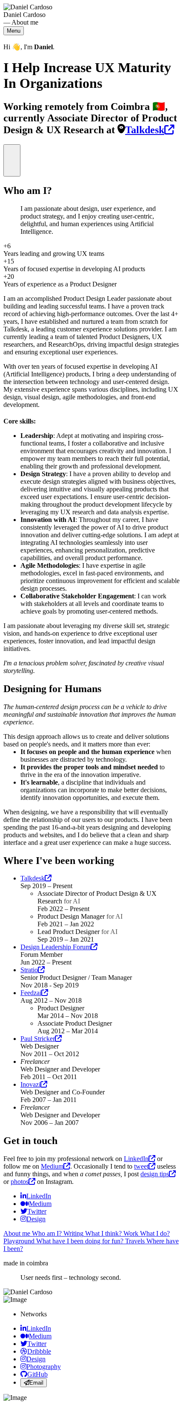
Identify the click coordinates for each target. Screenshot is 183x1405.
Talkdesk (144, 129)
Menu (13, 31)
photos (20, 1181)
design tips (154, 1174)
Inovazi (30, 1084)
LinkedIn (136, 1158)
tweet (141, 1166)
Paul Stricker (37, 1038)
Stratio (29, 969)
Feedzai (30, 992)
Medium (52, 1166)
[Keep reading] (11, 160)
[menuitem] (35, 1196)
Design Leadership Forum (55, 947)
